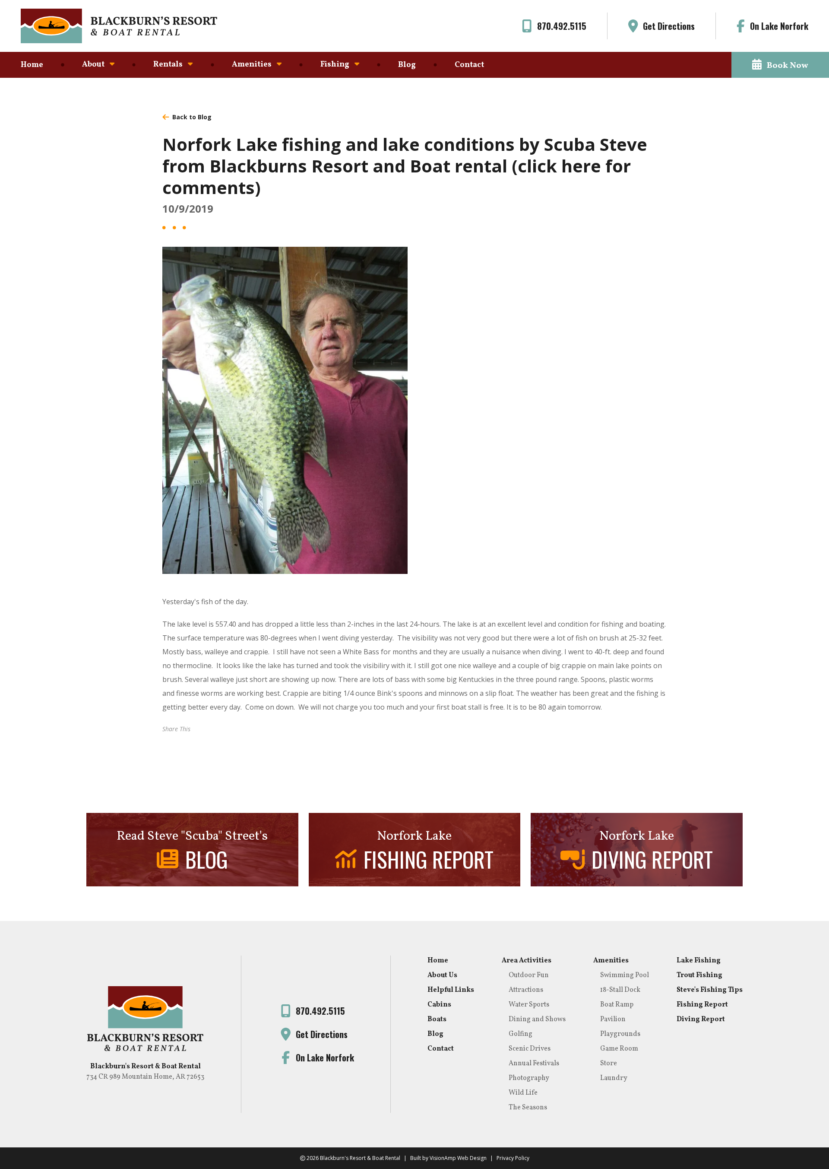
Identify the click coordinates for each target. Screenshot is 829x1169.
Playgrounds (620, 1034)
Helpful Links (450, 990)
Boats (436, 1019)
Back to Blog (192, 117)
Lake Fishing (699, 960)
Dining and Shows (537, 1019)
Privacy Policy (513, 1158)
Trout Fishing (699, 975)
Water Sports (529, 1005)
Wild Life (523, 1093)
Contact (469, 65)
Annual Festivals (534, 1063)
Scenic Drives (530, 1049)
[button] (780, 65)
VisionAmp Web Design (458, 1158)
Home (32, 65)
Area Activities (526, 960)
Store (608, 1063)
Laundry (613, 1078)
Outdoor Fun (529, 975)
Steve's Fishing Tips (710, 990)
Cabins (439, 1005)
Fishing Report (702, 1005)
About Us (442, 975)
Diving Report (701, 1019)
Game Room (619, 1049)
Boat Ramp (616, 1005)
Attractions (526, 990)
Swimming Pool (624, 975)
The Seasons (528, 1107)
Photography (529, 1078)
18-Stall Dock (620, 990)
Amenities (611, 960)
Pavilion (613, 1019)
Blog (407, 65)
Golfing (520, 1034)
